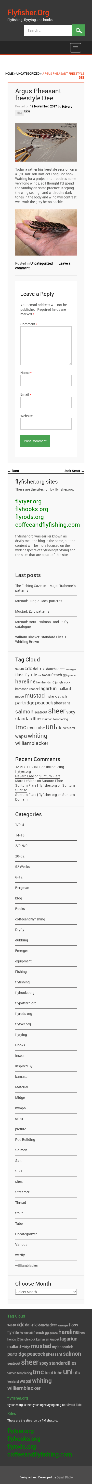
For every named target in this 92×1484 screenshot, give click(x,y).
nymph (20, 1108)
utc (59, 727)
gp (65, 674)
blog (18, 898)
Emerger (21, 950)
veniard (69, 728)
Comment (29, 324)
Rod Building (25, 1139)
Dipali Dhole (65, 1477)
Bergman (22, 887)
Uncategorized (27, 73)
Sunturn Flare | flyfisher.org (36, 785)
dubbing (21, 940)
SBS (18, 1171)
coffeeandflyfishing (30, 919)
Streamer (22, 1192)
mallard (64, 688)
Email (25, 394)
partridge (24, 703)
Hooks (20, 1045)
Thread (20, 1202)
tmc (20, 727)
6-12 (19, 877)
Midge (20, 1097)
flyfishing (22, 982)
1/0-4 (19, 824)
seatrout (40, 712)
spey (70, 712)
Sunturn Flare (49, 776)
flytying (21, 1034)
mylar (50, 696)
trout (31, 728)
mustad (35, 695)
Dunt (13, 470)
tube (40, 728)
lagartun (48, 688)
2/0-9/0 (21, 845)
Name (26, 372)
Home (9, 73)
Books (20, 908)
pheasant (62, 703)
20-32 (20, 856)
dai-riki (39, 668)
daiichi (51, 669)
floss (20, 674)
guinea (71, 675)
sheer (57, 710)
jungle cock (62, 682)
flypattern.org (26, 1003)
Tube (19, 1223)
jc (53, 682)
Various (21, 1244)
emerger (71, 669)
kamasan (21, 689)
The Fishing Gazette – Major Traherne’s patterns (45, 588)
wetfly (20, 1255)
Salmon (21, 1150)
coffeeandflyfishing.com (47, 524)
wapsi (21, 736)
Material (21, 1087)
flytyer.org (28, 501)
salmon (24, 711)
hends (46, 682)
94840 (19, 669)
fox (39, 675)
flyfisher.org (28, 12)
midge (19, 696)
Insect (20, 1055)
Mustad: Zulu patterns (32, 611)
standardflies (29, 718)
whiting (37, 736)
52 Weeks (22, 866)
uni (50, 727)
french (56, 674)
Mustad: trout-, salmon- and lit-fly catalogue (41, 624)
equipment (23, 961)
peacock (44, 702)
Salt (18, 1160)
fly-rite (31, 674)
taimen (48, 719)
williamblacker (31, 743)
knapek (34, 689)
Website (26, 415)
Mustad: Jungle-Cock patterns (38, 600)
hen (38, 682)
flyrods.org (29, 517)
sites (19, 1181)
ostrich (61, 696)
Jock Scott (74, 470)
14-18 (20, 835)
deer (61, 668)
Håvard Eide (24, 776)
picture (20, 1129)
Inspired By (23, 1066)
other (19, 1118)
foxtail (46, 675)
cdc (28, 668)
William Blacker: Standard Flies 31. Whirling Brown (42, 639)
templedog (60, 719)
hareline (25, 681)
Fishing (21, 971)
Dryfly (19, 929)
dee (19, 113)
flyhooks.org (31, 509)
